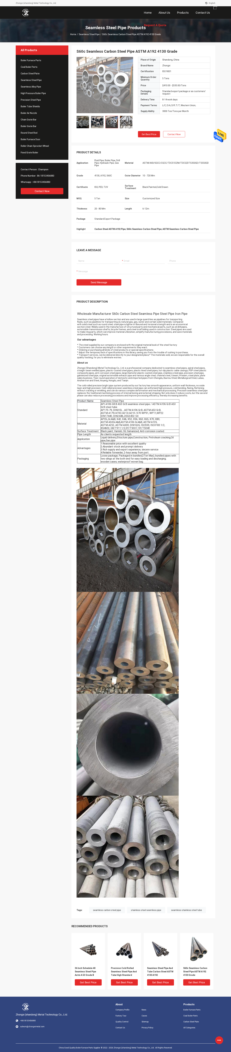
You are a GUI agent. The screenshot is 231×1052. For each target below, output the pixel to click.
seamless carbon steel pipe (107, 910)
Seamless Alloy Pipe (31, 86)
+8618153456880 (41, 182)
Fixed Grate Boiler (29, 152)
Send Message (99, 282)
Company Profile (122, 1010)
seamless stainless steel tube (186, 910)
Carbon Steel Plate (30, 73)
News (144, 1010)
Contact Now (42, 191)
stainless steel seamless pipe (146, 910)
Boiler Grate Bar (28, 126)
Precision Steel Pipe (31, 100)
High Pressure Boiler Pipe (33, 93)
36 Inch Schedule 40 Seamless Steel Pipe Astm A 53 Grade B (85, 971)
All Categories (189, 1028)
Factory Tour (121, 1016)
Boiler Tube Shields (30, 106)
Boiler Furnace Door (30, 139)
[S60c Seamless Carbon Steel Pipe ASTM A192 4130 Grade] (105, 85)
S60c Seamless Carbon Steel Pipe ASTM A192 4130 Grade (195, 971)
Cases (144, 1016)
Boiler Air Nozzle (29, 113)
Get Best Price (149, 134)
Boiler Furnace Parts (31, 60)
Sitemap (145, 1022)
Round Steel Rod (29, 133)
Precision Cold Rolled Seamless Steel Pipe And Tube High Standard (124, 971)
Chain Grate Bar (28, 119)
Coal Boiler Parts (29, 67)
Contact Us (120, 1028)
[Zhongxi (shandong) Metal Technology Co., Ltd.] (26, 12)
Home (73, 34)
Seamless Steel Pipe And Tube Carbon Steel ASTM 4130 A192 (160, 971)
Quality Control (122, 1022)
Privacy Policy (147, 1028)
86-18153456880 (45, 175)
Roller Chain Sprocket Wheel (35, 146)
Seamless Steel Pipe (89, 34)
